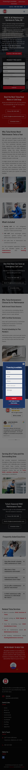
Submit (14, 398)
